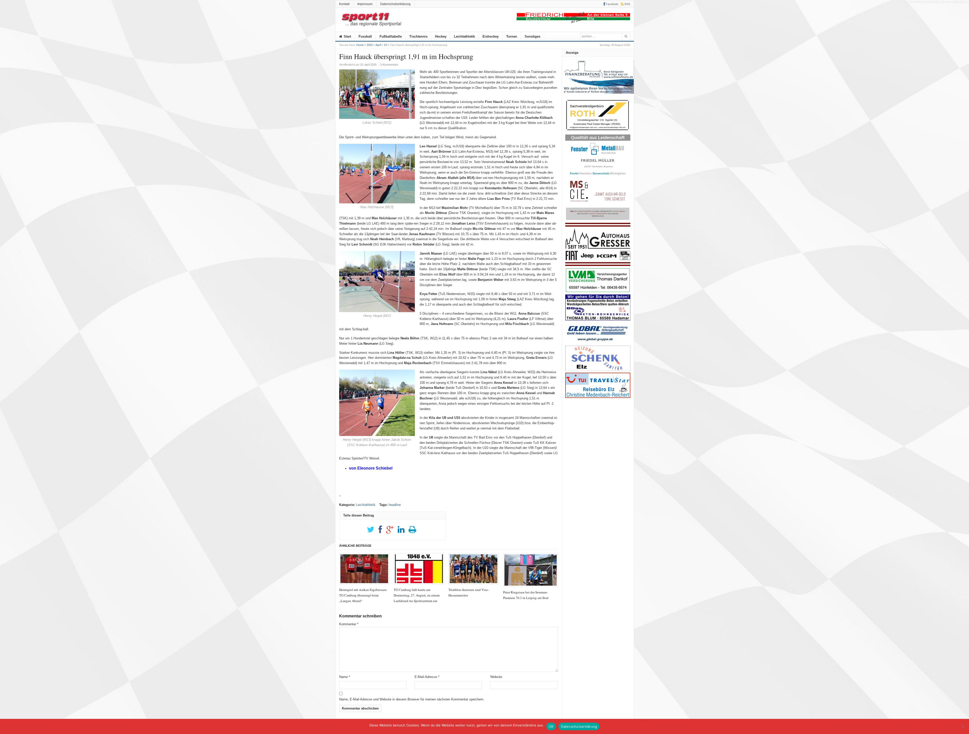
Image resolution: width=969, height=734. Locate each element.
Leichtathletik (464, 36)
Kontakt (344, 4)
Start (347, 36)
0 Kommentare (389, 64)
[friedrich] (573, 22)
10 (385, 44)
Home (360, 44)
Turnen (511, 36)
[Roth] (597, 131)
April (378, 44)
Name (344, 677)
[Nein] (962, 726)
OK (551, 726)
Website (496, 677)
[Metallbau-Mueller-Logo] (597, 177)
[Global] (597, 343)
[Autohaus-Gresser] (597, 265)
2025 (370, 44)
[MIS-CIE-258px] (597, 220)
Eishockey (490, 36)
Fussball (365, 36)
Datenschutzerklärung (395, 4)
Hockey (440, 36)
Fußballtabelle (391, 36)
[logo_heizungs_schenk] (597, 370)
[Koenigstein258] (598, 95)
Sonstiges (532, 36)
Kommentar (348, 624)
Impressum (364, 4)
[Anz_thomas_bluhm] (597, 319)
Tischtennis (418, 36)
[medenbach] (597, 397)
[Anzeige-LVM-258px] (597, 291)
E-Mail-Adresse (427, 677)
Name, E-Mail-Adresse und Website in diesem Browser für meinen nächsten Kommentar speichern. (411, 699)
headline (395, 505)
